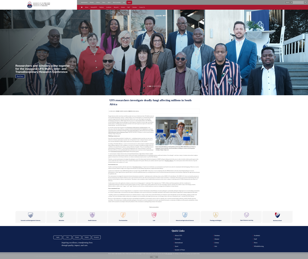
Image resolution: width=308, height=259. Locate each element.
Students (101, 7)
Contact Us (142, 7)
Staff (128, 7)
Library (98, 2)
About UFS (178, 235)
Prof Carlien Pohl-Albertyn (133, 130)
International (84, 2)
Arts (124, 2)
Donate (92, 2)
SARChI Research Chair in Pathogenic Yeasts (118, 132)
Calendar (134, 7)
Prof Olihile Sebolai (137, 166)
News (103, 2)
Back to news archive (154, 207)
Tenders (87, 237)
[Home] (82, 7)
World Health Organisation (117, 151)
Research (116, 7)
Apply (129, 2)
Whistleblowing (259, 246)
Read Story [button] (20, 76)
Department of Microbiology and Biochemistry (137, 127)
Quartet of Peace (180, 250)
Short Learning (116, 2)
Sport (109, 2)
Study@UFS (94, 7)
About (86, 7)
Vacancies (96, 237)
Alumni (123, 7)
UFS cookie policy (168, 253)
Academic (108, 7)
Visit (67, 237)
